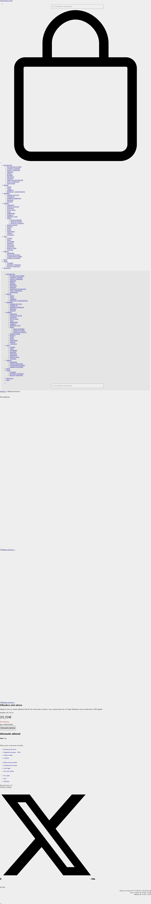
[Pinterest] (93, 879)
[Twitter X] (46, 879)
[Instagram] (91, 879)
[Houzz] (94, 879)
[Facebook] (0, 879)
